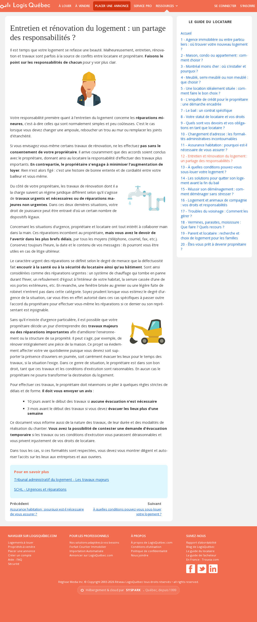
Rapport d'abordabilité (201, 542)
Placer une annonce (111, 6)
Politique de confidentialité (149, 551)
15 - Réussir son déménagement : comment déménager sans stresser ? (212, 191)
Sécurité (13, 564)
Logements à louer (20, 542)
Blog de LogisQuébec (200, 547)
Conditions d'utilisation (146, 547)
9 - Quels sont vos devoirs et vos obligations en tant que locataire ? (213, 125)
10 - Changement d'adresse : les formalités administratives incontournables (213, 136)
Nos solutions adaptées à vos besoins (94, 542)
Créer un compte (19, 555)
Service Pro (143, 6)
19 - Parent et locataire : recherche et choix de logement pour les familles (210, 235)
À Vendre (82, 6)
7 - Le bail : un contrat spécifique (206, 110)
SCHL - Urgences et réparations (40, 489)
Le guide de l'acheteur (201, 555)
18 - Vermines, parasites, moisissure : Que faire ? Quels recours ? (211, 224)
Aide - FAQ (15, 559)
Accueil (186, 33)
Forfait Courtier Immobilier (88, 547)
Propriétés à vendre (21, 547)
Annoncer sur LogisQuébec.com (91, 555)
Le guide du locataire (200, 551)
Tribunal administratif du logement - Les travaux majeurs (61, 479)
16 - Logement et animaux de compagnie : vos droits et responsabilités (214, 202)
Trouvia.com (210, 559)
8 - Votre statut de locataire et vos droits (213, 116)
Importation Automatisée (86, 551)
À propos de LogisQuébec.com (151, 542)
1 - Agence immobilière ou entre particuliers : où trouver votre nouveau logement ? (214, 44)
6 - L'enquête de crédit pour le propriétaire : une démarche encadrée (214, 102)
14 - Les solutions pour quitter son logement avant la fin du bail (213, 180)
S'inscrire (247, 6)
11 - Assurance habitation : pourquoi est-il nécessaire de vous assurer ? (214, 147)
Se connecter (225, 6)
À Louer (65, 6)
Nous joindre (139, 555)
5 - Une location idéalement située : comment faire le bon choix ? (213, 90)
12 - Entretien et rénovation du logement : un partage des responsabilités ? (214, 158)
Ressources (165, 6)
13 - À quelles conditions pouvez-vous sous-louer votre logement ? (211, 169)
